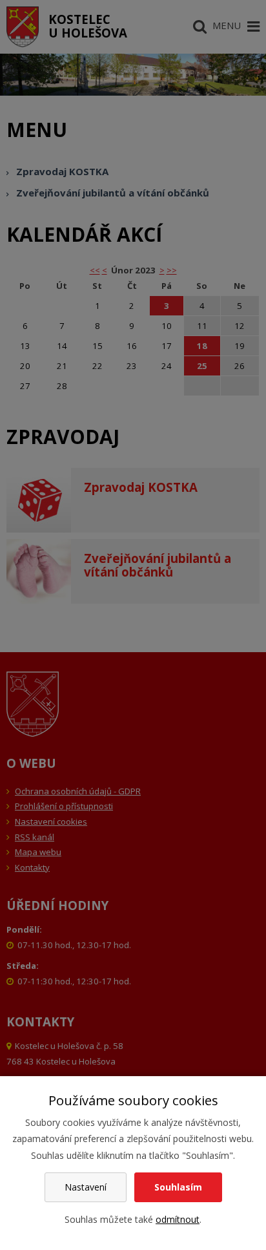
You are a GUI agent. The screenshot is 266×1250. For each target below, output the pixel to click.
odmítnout (178, 1219)
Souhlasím (178, 1187)
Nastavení (86, 1187)
